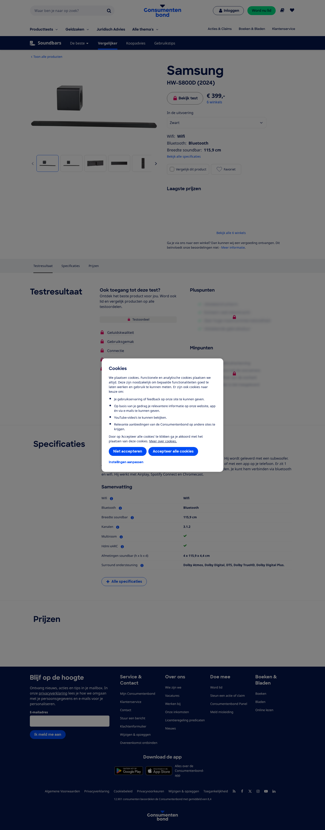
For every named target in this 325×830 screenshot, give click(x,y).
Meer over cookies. (163, 441)
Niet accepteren (127, 451)
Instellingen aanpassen (126, 462)
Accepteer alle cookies (173, 451)
